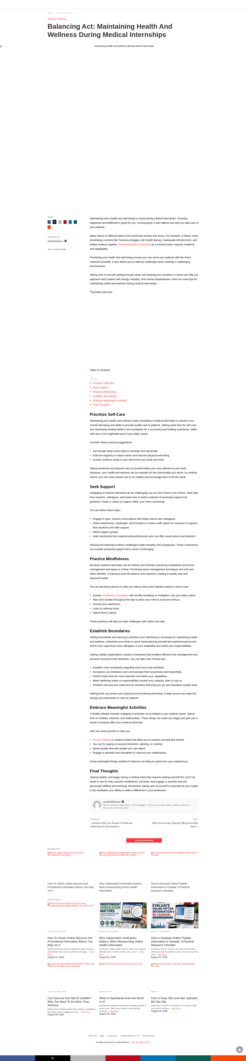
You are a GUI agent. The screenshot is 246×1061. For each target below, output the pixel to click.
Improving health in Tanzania (134, 244)
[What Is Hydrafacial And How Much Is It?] (123, 975)
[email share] (60, 222)
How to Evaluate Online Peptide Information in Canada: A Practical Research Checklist (170, 887)
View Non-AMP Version (140, 1042)
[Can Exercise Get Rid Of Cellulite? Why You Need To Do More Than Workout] (71, 975)
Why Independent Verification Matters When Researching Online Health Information (120, 887)
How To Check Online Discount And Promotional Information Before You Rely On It (71, 887)
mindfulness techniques (115, 595)
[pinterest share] (65, 222)
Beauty (154, 991)
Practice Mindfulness (104, 391)
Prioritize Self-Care (103, 383)
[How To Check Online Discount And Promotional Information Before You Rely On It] (71, 866)
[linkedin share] (70, 222)
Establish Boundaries (105, 396)
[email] (87, 1058)
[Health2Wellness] (123, 4)
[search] (197, 4)
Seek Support (100, 387)
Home (50, 13)
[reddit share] (49, 227)
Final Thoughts (101, 404)
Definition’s (105, 991)
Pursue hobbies (101, 739)
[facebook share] (49, 222)
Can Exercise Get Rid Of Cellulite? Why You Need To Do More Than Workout (69, 1002)
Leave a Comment (144, 840)
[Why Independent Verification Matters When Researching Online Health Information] (123, 866)
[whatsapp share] (75, 222)
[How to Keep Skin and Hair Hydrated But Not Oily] (174, 975)
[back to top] (239, 1049)
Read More (162, 955)
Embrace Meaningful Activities (110, 400)
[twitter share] (54, 222)
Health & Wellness (64, 13)
